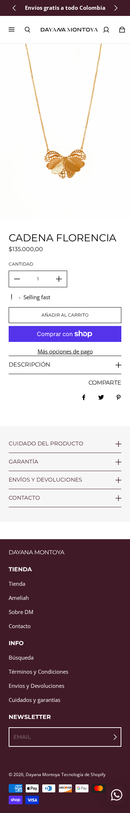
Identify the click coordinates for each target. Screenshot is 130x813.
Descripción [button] (29, 364)
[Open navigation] (17, 30)
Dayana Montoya (43, 774)
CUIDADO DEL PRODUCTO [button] (46, 444)
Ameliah (19, 598)
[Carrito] (122, 30)
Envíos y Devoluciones (36, 686)
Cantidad (21, 264)
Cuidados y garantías (34, 700)
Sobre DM (21, 612)
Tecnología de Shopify (83, 774)
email (22, 736)
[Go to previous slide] (14, 8)
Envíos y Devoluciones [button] (45, 479)
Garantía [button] (23, 461)
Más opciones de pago (65, 351)
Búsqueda (21, 657)
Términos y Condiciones (38, 672)
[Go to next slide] (115, 8)
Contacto (20, 626)
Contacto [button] (24, 497)
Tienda (17, 584)
